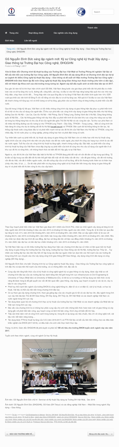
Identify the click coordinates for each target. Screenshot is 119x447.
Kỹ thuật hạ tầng (28, 417)
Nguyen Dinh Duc (84, 417)
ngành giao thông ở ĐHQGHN (45, 417)
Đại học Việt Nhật (52, 414)
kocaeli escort (56, 126)
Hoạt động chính (36, 32)
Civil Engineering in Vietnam (35, 414)
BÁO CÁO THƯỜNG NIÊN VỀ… (20, 434)
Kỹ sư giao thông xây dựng (84, 414)
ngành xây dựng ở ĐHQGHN (67, 417)
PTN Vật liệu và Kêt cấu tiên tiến (65, 422)
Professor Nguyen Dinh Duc (43, 422)
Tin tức (14, 414)
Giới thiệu (9, 40)
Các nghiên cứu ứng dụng (65, 32)
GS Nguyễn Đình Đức (66, 414)
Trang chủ (13, 32)
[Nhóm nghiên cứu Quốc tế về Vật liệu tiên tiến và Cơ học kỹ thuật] (47, 12)
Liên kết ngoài (30, 40)
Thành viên (93, 27)
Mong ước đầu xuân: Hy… (100, 434)
